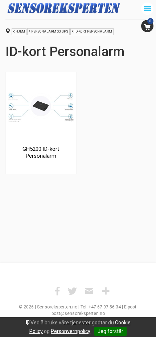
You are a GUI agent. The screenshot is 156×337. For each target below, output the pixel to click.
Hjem (20, 31)
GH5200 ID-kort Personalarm (40, 152)
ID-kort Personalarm (93, 31)
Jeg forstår (110, 331)
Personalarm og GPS (49, 31)
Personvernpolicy (70, 331)
